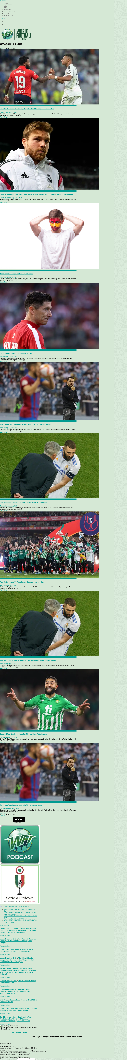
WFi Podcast (8, 4)
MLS (5, 8)
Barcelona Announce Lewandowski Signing (16, 353)
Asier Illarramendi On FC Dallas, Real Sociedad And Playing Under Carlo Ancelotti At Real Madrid (36, 194)
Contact (7, 13)
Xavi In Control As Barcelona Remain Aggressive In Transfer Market (25, 424)
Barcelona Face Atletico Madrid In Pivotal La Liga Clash (21, 805)
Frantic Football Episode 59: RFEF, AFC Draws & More (20, 919)
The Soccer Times (18, 1032)
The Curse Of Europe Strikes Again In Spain (16, 274)
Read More (3, 117)
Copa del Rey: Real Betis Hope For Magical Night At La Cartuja (23, 734)
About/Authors (9, 11)
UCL (5, 6)
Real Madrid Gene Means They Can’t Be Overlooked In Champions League (28, 660)
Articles (2, 105)
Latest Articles (4, 925)
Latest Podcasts (24, 906)
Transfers (7, 9)
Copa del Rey (4, 578)
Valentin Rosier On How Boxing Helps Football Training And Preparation (27, 109)
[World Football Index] (16, 39)
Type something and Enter (8, 1059)
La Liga (2, 270)
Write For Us (8, 15)
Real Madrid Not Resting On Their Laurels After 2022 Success (23, 503)
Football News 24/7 (18, 822)
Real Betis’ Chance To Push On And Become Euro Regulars (22, 582)
